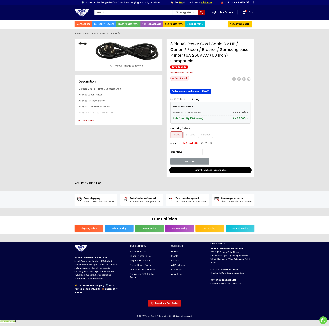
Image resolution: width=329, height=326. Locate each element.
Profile (174, 256)
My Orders (226, 12)
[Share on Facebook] (234, 79)
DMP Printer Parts (174, 24)
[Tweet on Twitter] (244, 79)
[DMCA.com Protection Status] (8, 322)
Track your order (240, 24)
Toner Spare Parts (151, 24)
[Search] (201, 12)
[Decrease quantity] (186, 152)
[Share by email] (248, 79)
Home (78, 33)
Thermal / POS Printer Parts (142, 275)
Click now (199, 2)
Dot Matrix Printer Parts (143, 269)
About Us (176, 274)
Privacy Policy (119, 228)
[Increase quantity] (199, 152)
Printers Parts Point (181, 72)
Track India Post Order (166, 303)
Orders (175, 260)
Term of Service (240, 228)
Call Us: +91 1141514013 (230, 2)
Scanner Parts (195, 24)
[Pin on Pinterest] (239, 79)
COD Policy (210, 228)
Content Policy (179, 228)
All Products (83, 24)
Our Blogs (176, 269)
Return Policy (149, 228)
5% (173, 2)
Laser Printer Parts (104, 24)
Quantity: (176, 152)
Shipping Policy (89, 228)
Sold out (190, 161)
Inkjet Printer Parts (128, 24)
